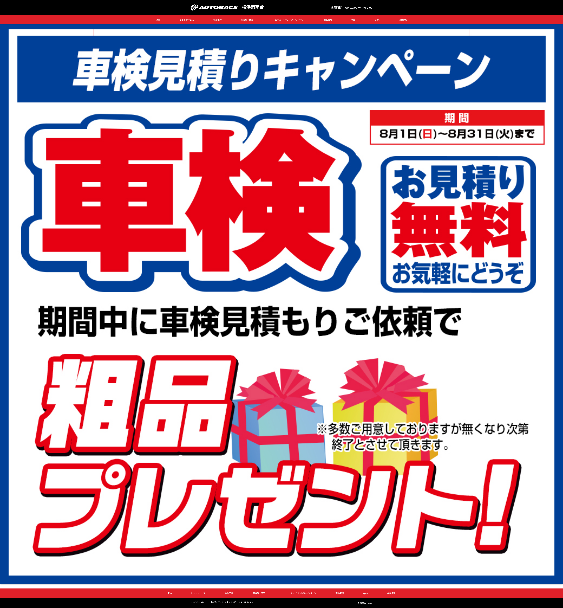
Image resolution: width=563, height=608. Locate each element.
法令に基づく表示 (246, 602)
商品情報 (328, 19)
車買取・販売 (247, 19)
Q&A (377, 19)
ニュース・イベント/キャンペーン (288, 19)
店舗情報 (403, 19)
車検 (158, 19)
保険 (353, 19)
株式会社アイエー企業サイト (222, 602)
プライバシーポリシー (199, 602)
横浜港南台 (253, 7)
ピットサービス (186, 19)
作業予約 (217, 19)
